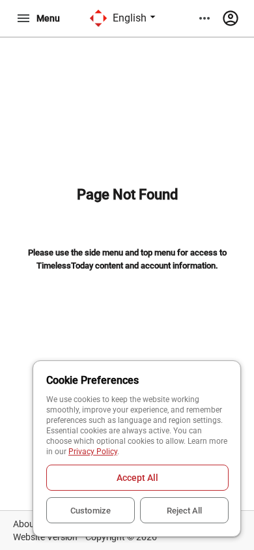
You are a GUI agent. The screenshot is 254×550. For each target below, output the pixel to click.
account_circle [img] (230, 18)
